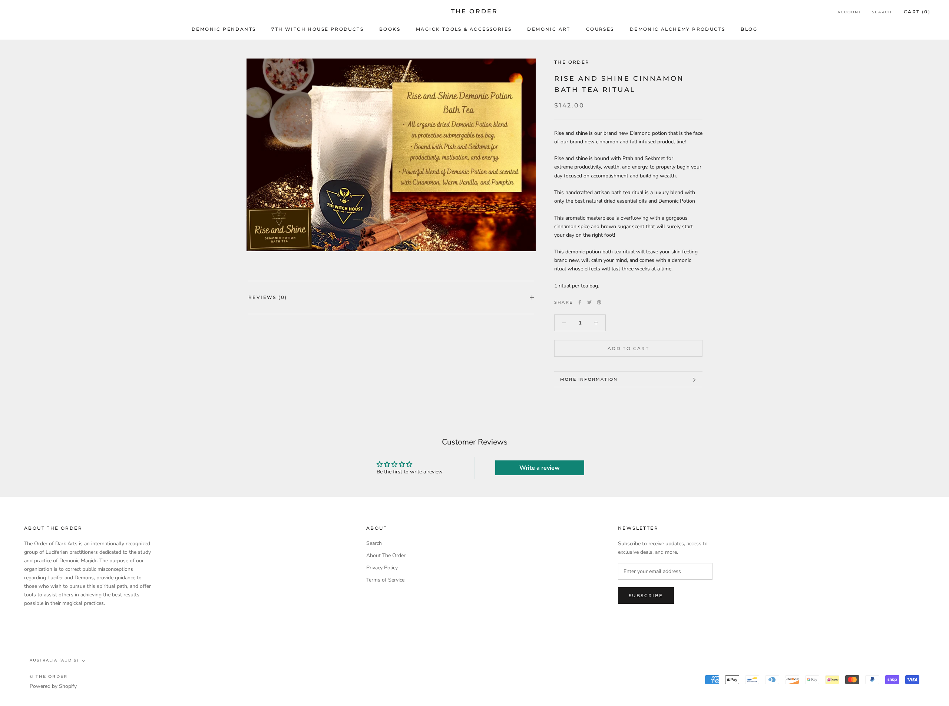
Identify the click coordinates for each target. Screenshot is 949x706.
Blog (749, 29)
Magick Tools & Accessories (464, 29)
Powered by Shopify (53, 686)
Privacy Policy (382, 567)
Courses (600, 29)
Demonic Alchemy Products (677, 29)
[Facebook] (580, 302)
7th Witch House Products (317, 29)
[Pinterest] (599, 302)
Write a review (539, 468)
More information (589, 379)
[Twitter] (589, 302)
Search (882, 12)
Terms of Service (385, 579)
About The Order (386, 555)
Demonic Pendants (224, 29)
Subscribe (646, 595)
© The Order (48, 676)
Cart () (917, 11)
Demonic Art (548, 29)
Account (849, 12)
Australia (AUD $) (54, 660)
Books (389, 29)
